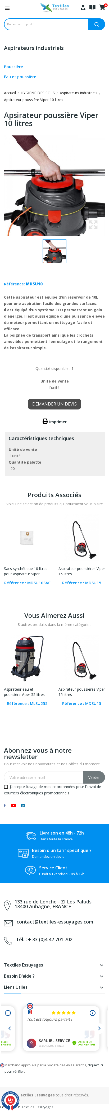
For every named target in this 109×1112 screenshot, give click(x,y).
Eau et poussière (20, 76)
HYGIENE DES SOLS (38, 92)
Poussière (13, 66)
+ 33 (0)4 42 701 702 (50, 939)
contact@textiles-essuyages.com (55, 921)
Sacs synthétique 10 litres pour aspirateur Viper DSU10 (25, 571)
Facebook (5, 805)
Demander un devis (54, 404)
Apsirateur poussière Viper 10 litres (33, 99)
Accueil (10, 92)
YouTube (13, 805)
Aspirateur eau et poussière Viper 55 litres (24, 692)
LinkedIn (23, 805)
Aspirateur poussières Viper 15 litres (81, 571)
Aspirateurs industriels (34, 48)
